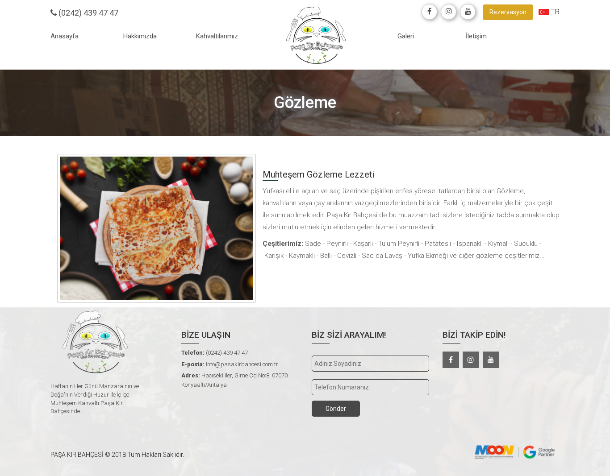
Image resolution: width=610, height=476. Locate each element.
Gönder (336, 408)
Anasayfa (64, 36)
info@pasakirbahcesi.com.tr (229, 364)
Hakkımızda (140, 36)
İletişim (476, 36)
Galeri (405, 36)
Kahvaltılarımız (217, 36)
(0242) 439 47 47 (87, 12)
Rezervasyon (507, 12)
